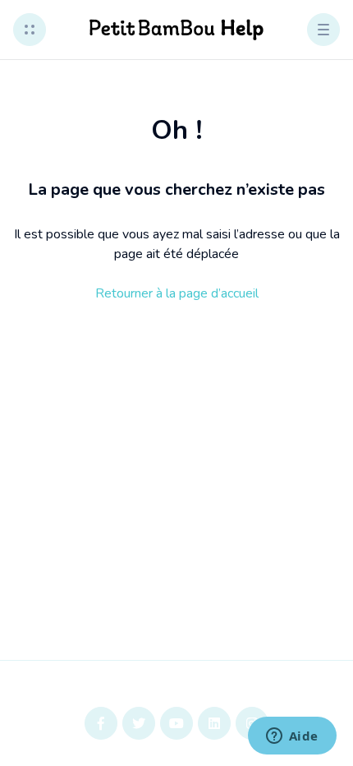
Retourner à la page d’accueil (177, 293)
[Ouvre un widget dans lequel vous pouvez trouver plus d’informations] (292, 737)
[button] (29, 29)
